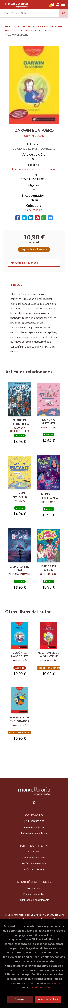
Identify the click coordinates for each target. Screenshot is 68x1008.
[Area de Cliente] (57, 4)
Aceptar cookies (48, 999)
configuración (41, 987)
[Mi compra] (53, 4)
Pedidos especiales (34, 894)
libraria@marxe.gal (34, 827)
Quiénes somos (34, 888)
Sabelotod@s (34, 210)
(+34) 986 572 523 (34, 821)
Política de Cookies (34, 869)
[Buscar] (63, 13)
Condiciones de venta (34, 857)
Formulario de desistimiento (34, 900)
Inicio (8, 26)
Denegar (20, 999)
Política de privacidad (34, 863)
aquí (57, 983)
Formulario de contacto (34, 833)
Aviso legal (34, 851)
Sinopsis (16, 285)
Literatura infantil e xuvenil (31, 26)
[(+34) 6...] (34, 802)
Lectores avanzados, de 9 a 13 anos (33, 30)
